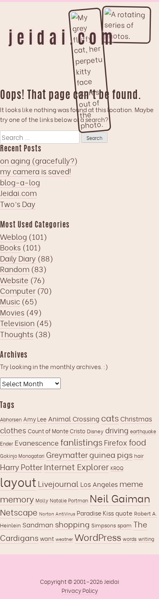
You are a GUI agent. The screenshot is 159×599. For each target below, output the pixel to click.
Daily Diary (18, 258)
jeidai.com (62, 40)
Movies (12, 312)
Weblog (13, 236)
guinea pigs (110, 454)
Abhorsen (11, 419)
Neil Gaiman (120, 498)
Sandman (37, 524)
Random (14, 268)
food (137, 442)
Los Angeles (99, 484)
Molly (41, 500)
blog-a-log (20, 182)
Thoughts (16, 334)
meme (131, 483)
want (47, 538)
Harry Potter (21, 466)
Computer (17, 290)
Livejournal (58, 483)
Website (14, 280)
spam (124, 525)
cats (110, 417)
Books (10, 247)
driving (116, 429)
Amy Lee (34, 418)
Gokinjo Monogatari (22, 455)
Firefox (115, 442)
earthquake (143, 431)
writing (146, 538)
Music (10, 301)
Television (17, 323)
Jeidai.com (18, 192)
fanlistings (81, 441)
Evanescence (37, 442)
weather (64, 539)
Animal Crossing (73, 418)
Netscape (19, 512)
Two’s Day (17, 203)
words (130, 538)
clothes (13, 429)
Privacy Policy (80, 590)
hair (139, 455)
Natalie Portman (69, 500)
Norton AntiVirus (57, 513)
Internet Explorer (76, 466)
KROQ (117, 467)
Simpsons (103, 525)
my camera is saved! (35, 171)
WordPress (98, 536)
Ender (6, 443)
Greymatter (67, 454)
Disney (95, 431)
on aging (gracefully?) (38, 160)
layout (18, 481)
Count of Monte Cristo (56, 430)
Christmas (136, 418)
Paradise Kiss (95, 512)
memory (17, 498)
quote (123, 512)
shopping (72, 523)
